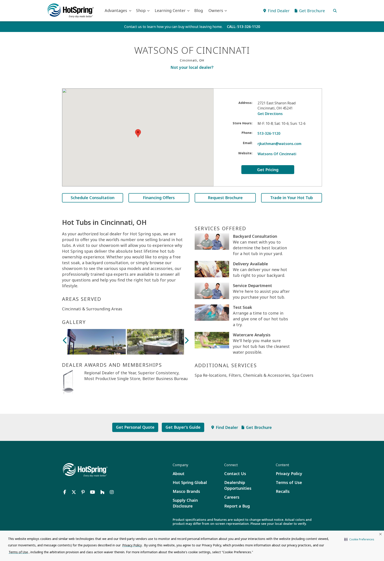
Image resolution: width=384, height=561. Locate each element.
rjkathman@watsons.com (279, 143)
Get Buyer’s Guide (183, 427)
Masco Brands (186, 491)
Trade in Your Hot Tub (291, 197)
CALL (243, 26)
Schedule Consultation (92, 197)
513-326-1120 (269, 133)
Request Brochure (225, 197)
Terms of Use (289, 482)
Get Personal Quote (135, 427)
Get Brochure (259, 427)
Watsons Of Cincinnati (277, 153)
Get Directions (270, 113)
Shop (141, 10)
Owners (215, 10)
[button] (359, 539)
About (178, 473)
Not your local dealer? (192, 67)
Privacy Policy (289, 473)
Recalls (283, 491)
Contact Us (235, 473)
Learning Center (170, 10)
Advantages (116, 10)
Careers (231, 497)
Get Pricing (267, 169)
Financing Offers (159, 197)
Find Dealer (227, 427)
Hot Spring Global (190, 482)
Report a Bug (237, 506)
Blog (198, 10)
